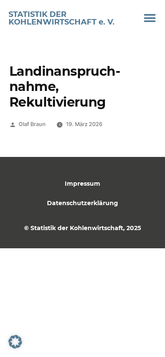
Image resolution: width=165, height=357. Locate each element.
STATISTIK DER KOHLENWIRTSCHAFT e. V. (61, 18)
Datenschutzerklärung (82, 203)
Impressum (82, 183)
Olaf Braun (32, 124)
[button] (150, 17)
